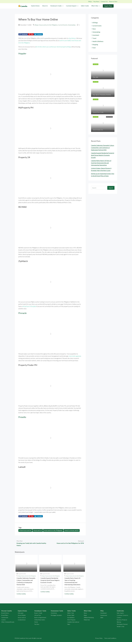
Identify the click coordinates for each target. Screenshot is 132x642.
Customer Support (71, 6)
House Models (22, 615)
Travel (94, 38)
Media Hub (87, 620)
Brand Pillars (4, 615)
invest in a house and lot (71, 530)
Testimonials (4, 617)
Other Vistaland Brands (7, 622)
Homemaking (71, 25)
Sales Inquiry (120, 613)
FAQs (90, 1)
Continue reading (21, 594)
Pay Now (96, 1)
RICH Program (71, 620)
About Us (45, 6)
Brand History (5, 613)
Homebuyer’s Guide (56, 6)
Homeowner (103, 615)
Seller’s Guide (85, 6)
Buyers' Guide (38, 613)
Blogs (85, 615)
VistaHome (54, 613)
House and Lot (37, 530)
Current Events (62, 25)
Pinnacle (22, 313)
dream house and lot (25, 530)
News (94, 29)
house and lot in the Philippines (53, 530)
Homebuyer (103, 613)
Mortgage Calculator (56, 615)
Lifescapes (20, 613)
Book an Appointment (40, 617)
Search (111, 188)
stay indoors (72, 38)
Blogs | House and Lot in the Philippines (46, 25)
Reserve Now (113, 1)
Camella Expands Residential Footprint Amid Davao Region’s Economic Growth (50, 580)
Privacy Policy (99, 638)
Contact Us (104, 1)
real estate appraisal (75, 356)
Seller (101, 617)
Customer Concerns (122, 615)
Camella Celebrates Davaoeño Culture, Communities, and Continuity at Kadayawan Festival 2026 (102, 148)
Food (93, 47)
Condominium (22, 620)
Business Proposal (122, 620)
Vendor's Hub (120, 626)
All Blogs (95, 22)
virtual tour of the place (29, 306)
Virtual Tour (37, 615)
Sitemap (119, 622)
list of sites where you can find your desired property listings (53, 47)
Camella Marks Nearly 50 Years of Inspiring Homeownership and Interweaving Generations (101, 163)
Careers (3, 620)
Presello (22, 417)
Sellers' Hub (70, 613)
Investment (95, 35)
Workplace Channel (122, 624)
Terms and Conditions (110, 638)
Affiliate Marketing (89, 617)
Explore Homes (35, 6)
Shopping (95, 44)
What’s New (94, 6)
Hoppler (22, 53)
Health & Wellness (97, 41)
